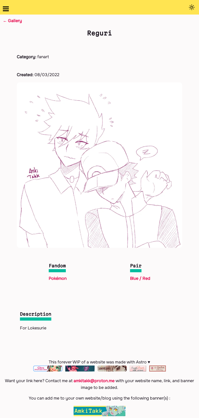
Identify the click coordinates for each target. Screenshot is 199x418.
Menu (6, 9)
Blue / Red (140, 278)
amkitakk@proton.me (94, 380)
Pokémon (58, 278)
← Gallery (12, 20)
